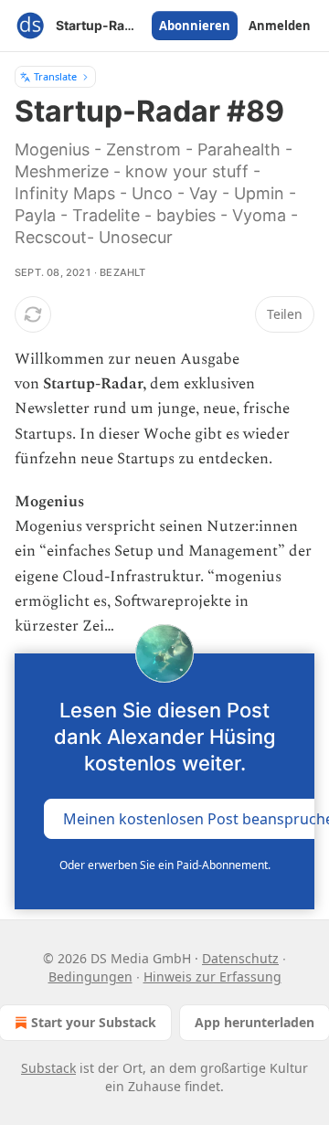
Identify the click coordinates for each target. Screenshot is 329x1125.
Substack (48, 1068)
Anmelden (280, 25)
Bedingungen (90, 976)
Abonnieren (194, 25)
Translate (55, 76)
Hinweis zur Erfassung (212, 976)
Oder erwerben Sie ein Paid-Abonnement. (165, 865)
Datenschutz (240, 958)
